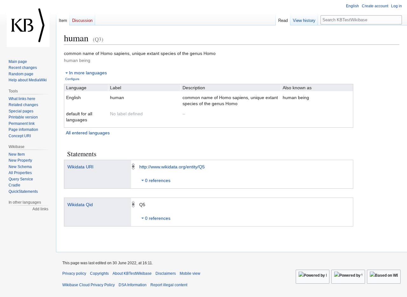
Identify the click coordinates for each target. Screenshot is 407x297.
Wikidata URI (80, 166)
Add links (40, 209)
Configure (72, 79)
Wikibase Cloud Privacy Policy (88, 285)
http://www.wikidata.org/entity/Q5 (172, 166)
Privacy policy (74, 273)
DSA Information (133, 285)
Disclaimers (165, 273)
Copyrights (99, 273)
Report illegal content (168, 285)
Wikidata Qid (80, 204)
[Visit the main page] (28, 25)
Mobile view (190, 273)
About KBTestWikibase (132, 273)
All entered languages (88, 132)
